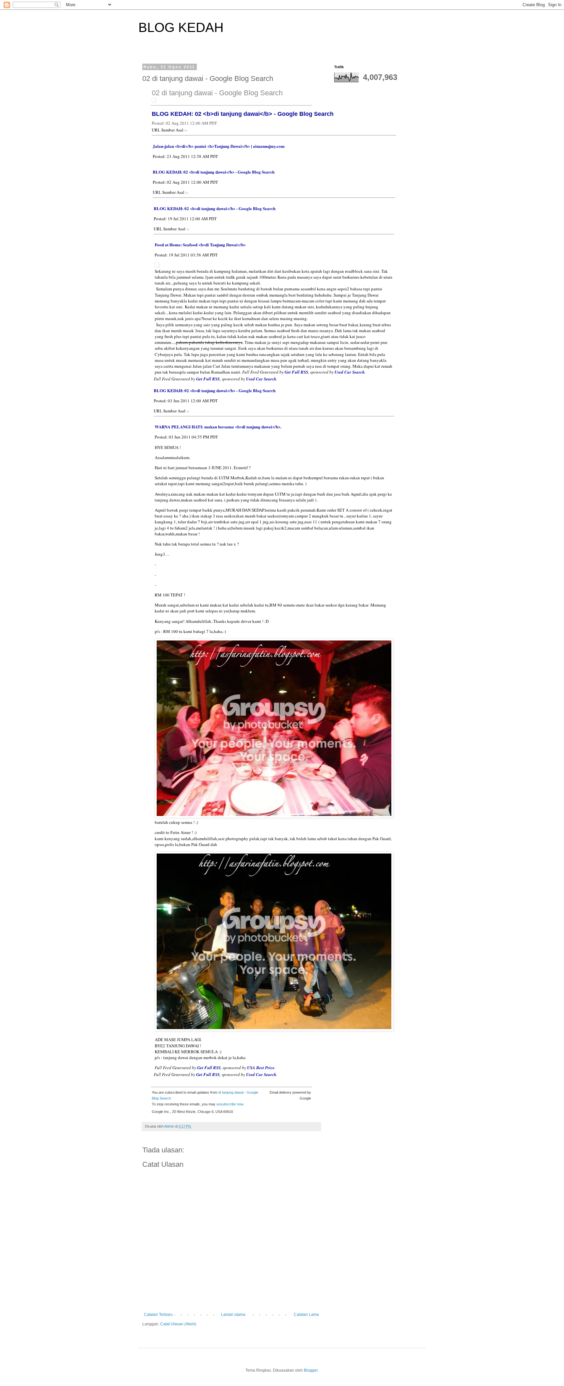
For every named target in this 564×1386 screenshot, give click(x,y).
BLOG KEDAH (181, 27)
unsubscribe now (229, 1104)
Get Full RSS (296, 372)
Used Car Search (350, 372)
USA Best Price (260, 1067)
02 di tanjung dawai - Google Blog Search (217, 93)
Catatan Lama (306, 1314)
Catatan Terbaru (158, 1314)
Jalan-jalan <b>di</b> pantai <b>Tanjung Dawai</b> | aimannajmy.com (219, 146)
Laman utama (233, 1314)
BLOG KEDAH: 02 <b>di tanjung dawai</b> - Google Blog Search (243, 114)
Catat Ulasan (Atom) (178, 1324)
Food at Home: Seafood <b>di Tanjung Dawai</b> (200, 244)
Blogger (311, 1370)
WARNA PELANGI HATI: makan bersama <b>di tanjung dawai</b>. (218, 427)
